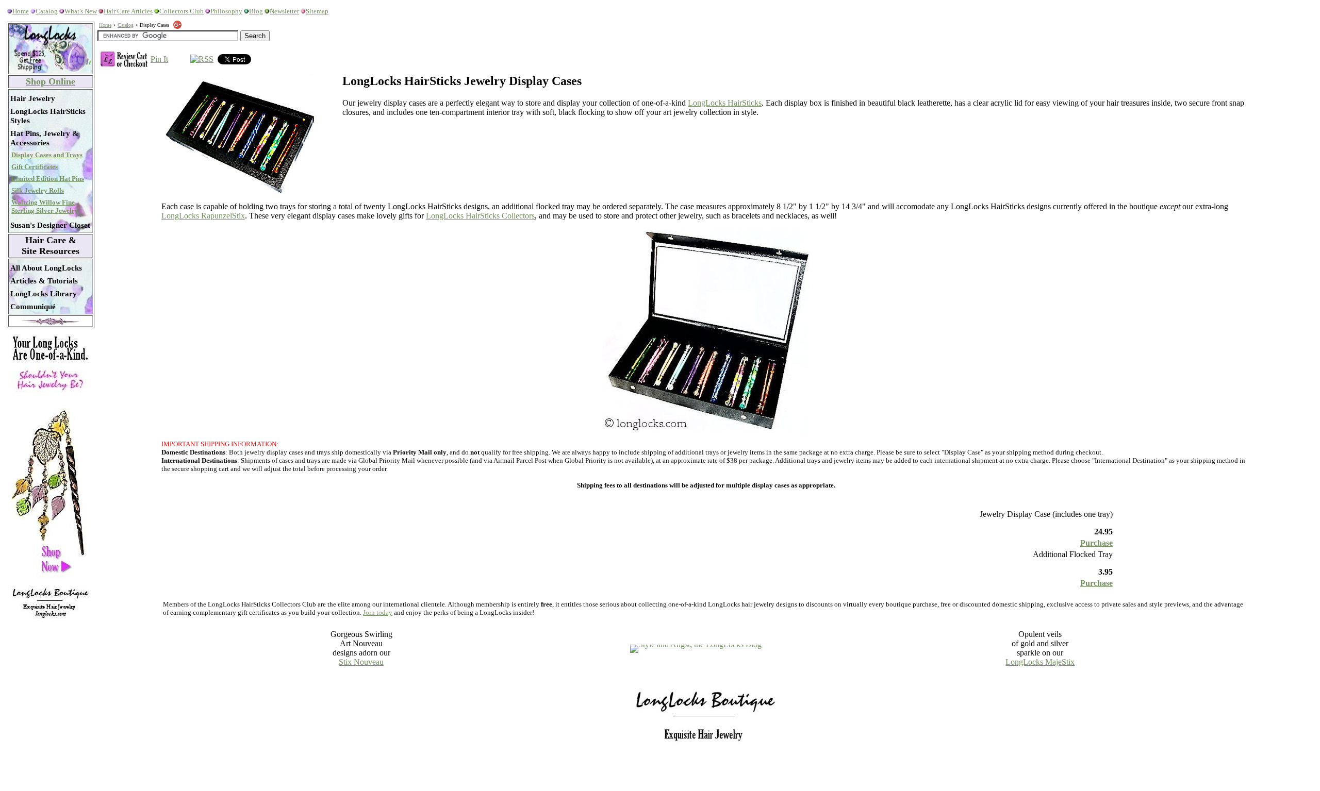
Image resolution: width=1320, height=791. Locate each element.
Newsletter (284, 11)
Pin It (159, 59)
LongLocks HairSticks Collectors (480, 215)
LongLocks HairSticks (725, 102)
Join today (377, 612)
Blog (256, 11)
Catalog (47, 11)
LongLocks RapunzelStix (203, 215)
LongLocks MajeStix (1040, 662)
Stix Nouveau (361, 662)
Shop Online (50, 81)
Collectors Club (181, 11)
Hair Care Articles (128, 11)
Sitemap (317, 11)
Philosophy (226, 11)
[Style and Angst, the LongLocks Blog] (696, 644)
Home (20, 11)
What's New (80, 11)
